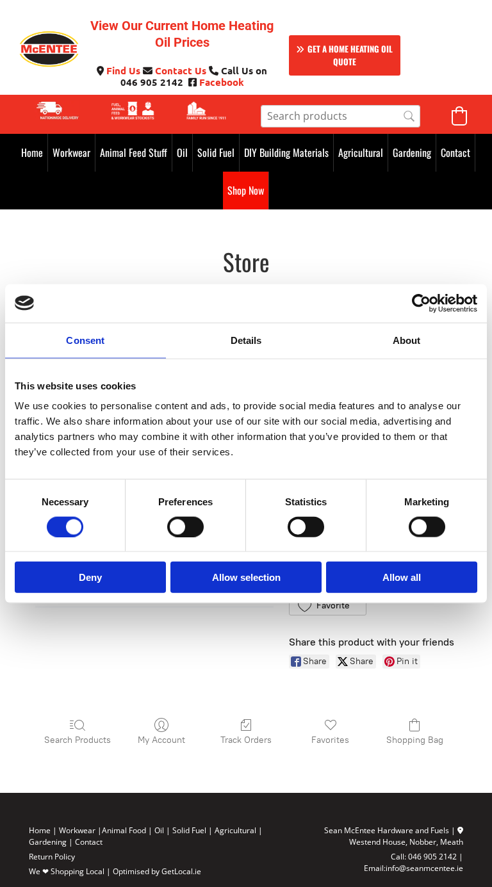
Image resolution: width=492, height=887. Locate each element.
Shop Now (245, 190)
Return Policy (52, 856)
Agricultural (360, 152)
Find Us (123, 70)
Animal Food (124, 830)
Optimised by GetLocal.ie (157, 871)
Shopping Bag (414, 740)
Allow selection (246, 577)
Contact (455, 152)
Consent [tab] (85, 339)
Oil (182, 152)
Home (32, 152)
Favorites (330, 740)
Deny (90, 577)
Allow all (401, 577)
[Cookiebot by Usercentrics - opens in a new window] (421, 303)
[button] (345, 55)
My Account (161, 740)
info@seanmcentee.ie (424, 868)
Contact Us (180, 70)
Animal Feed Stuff (133, 152)
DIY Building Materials (286, 152)
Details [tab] (246, 339)
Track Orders (246, 740)
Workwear (71, 152)
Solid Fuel (215, 152)
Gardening (412, 152)
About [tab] (407, 339)
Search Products (77, 740)
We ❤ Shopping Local (66, 871)
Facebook (221, 82)
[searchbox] (340, 116)
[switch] (185, 526)
